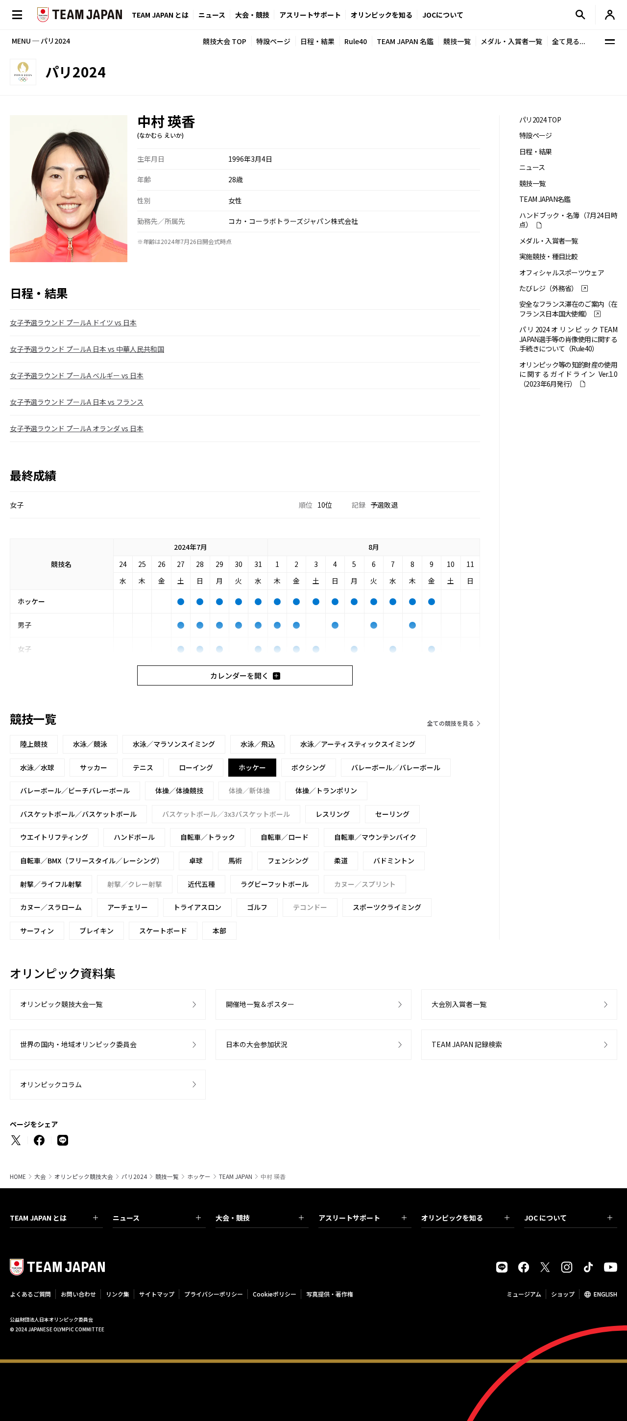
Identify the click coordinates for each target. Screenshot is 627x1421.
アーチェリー (127, 907)
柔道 (341, 860)
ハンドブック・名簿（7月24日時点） (568, 220)
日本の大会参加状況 (257, 1044)
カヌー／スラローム (51, 907)
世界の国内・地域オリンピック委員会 (78, 1044)
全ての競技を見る (450, 723)
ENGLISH (605, 1294)
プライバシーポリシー (213, 1294)
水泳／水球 (37, 767)
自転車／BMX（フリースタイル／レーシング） (92, 860)
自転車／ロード (285, 837)
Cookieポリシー (274, 1294)
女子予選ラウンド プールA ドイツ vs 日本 (73, 322)
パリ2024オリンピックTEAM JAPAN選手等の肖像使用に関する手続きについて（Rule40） (568, 339)
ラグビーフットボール (275, 884)
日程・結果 (317, 41)
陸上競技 (34, 744)
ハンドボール (134, 837)
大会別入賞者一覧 (459, 1004)
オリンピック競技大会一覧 (61, 1004)
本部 (219, 930)
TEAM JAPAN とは (38, 1218)
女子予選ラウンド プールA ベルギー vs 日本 (77, 375)
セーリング (392, 814)
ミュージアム (523, 1294)
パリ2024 (134, 1176)
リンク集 (117, 1294)
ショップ (563, 1294)
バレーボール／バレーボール (395, 767)
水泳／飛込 (258, 744)
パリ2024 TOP (540, 119)
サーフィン (37, 930)
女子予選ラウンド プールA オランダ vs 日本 (77, 428)
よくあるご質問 (30, 1294)
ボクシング (308, 767)
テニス (143, 767)
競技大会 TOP (224, 41)
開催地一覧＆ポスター (260, 1004)
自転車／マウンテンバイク (375, 837)
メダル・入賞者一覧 (511, 41)
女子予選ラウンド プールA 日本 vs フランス (77, 402)
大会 (40, 1176)
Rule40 (355, 41)
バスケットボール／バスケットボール (78, 814)
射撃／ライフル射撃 (51, 884)
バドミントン (393, 860)
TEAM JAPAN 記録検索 (467, 1044)
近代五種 (201, 884)
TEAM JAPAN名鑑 (545, 199)
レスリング (332, 814)
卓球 (196, 860)
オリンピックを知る (381, 15)
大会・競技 (233, 1218)
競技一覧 (457, 41)
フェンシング (288, 860)
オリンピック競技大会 (83, 1176)
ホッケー (199, 1176)
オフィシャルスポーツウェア (561, 272)
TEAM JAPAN (235, 1176)
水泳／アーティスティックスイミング (357, 744)
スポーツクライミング (387, 907)
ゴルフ (257, 907)
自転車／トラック (207, 837)
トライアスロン (197, 907)
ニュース (211, 15)
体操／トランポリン (326, 790)
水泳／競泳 (90, 744)
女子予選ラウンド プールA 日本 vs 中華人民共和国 (87, 349)
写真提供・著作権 (329, 1294)
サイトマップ (156, 1294)
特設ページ (273, 41)
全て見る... (568, 41)
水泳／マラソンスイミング (174, 744)
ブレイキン (96, 930)
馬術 (235, 860)
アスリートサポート (310, 15)
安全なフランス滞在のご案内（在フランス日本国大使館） (568, 308)
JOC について (545, 1218)
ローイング (196, 767)
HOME (18, 1176)
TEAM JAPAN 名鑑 (405, 41)
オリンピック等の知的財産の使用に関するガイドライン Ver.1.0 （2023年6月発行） (568, 374)
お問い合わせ (78, 1294)
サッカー (93, 767)
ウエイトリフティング (54, 837)
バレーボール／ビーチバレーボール (75, 790)
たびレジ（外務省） (548, 288)
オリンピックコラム (51, 1084)
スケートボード (163, 930)
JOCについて (442, 15)
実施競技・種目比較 (548, 256)
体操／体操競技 (179, 790)
